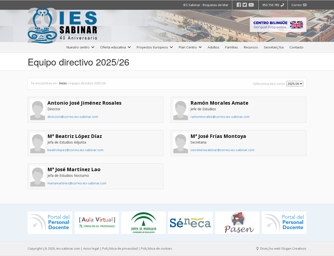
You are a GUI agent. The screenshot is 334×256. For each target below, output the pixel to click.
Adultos (213, 47)
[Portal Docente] (50, 222)
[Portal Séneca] (190, 222)
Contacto (296, 47)
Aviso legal (91, 248)
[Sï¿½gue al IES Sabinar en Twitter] (245, 4)
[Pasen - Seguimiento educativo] (237, 222)
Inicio (63, 83)
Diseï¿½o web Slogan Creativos (282, 248)
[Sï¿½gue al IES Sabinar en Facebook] (239, 4)
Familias (231, 47)
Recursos (251, 47)
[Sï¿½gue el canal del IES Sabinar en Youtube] (251, 4)
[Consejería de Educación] (143, 222)
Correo (297, 5)
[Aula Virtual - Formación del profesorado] (97, 222)
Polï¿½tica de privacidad (120, 248)
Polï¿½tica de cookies (156, 248)
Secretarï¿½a (274, 47)
